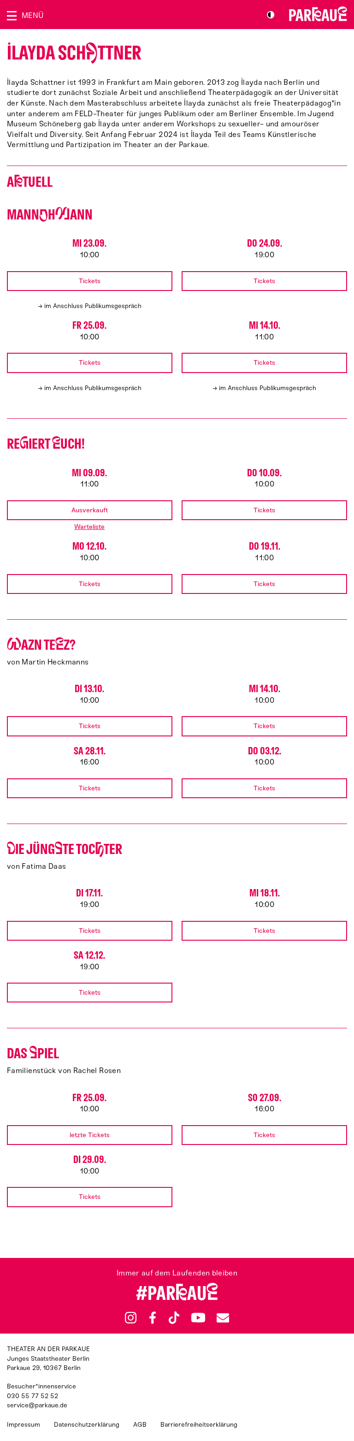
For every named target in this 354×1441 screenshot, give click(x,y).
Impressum (23, 1425)
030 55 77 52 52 (32, 1396)
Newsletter (223, 1317)
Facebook (152, 1317)
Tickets (89, 281)
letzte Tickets (90, 1135)
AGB (140, 1425)
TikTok (174, 1317)
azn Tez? (41, 644)
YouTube (198, 1317)
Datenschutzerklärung (86, 1425)
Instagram (130, 1317)
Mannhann (50, 214)
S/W (270, 14)
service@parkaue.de (37, 1405)
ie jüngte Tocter (64, 849)
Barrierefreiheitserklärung (198, 1425)
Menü (32, 15)
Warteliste (89, 527)
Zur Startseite (318, 14)
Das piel (33, 1053)
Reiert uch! (46, 443)
